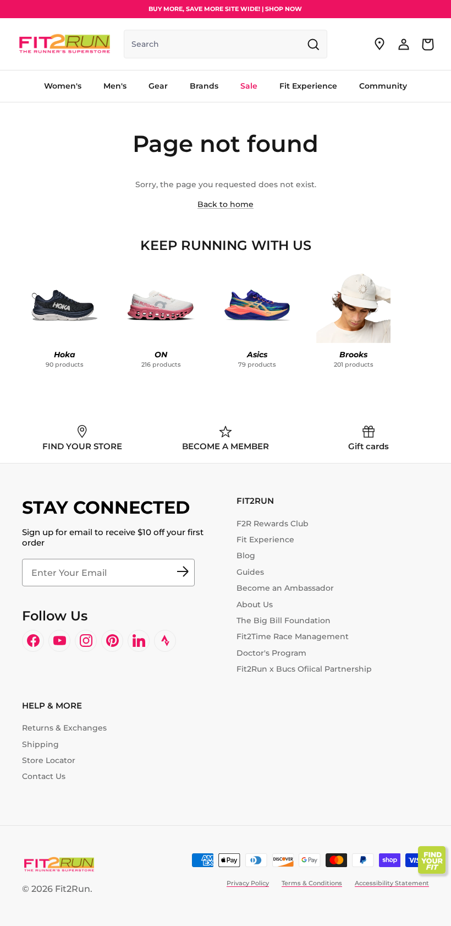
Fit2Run (72, 889)
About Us (255, 604)
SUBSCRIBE (182, 572)
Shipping (40, 744)
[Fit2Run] (64, 44)
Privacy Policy (248, 883)
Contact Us (43, 776)
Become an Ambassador (285, 588)
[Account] (403, 44)
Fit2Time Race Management (293, 636)
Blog (246, 555)
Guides (250, 572)
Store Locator (48, 760)
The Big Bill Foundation (284, 620)
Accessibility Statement (392, 883)
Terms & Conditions (312, 883)
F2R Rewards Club (273, 524)
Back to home (225, 204)
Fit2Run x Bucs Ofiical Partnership (304, 669)
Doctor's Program (271, 653)
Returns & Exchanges (64, 728)
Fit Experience (265, 539)
